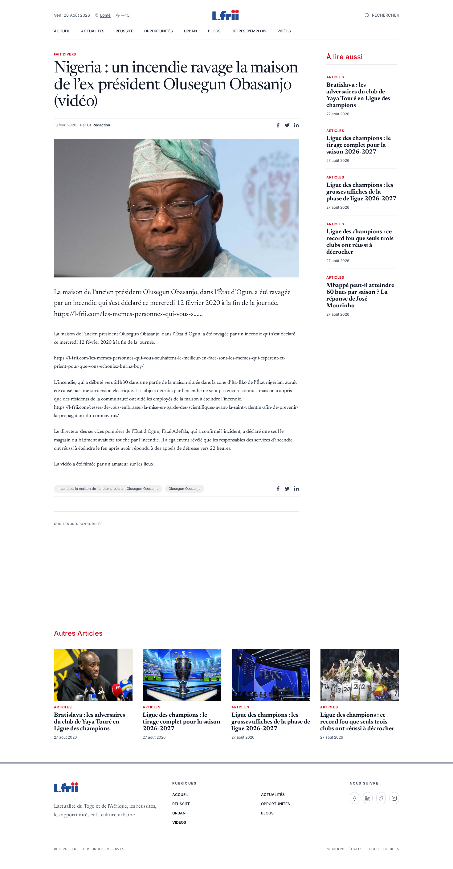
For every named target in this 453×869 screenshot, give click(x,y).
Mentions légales (345, 849)
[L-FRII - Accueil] (226, 15)
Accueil (62, 31)
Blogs (214, 31)
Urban (190, 31)
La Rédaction (98, 125)
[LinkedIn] (368, 798)
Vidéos (284, 31)
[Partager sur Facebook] (278, 125)
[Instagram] (394, 798)
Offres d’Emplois (248, 31)
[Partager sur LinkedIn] (296, 125)
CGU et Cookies (384, 849)
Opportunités (158, 31)
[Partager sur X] (287, 125)
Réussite (124, 31)
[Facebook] (354, 798)
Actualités (92, 31)
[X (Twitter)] (381, 798)
